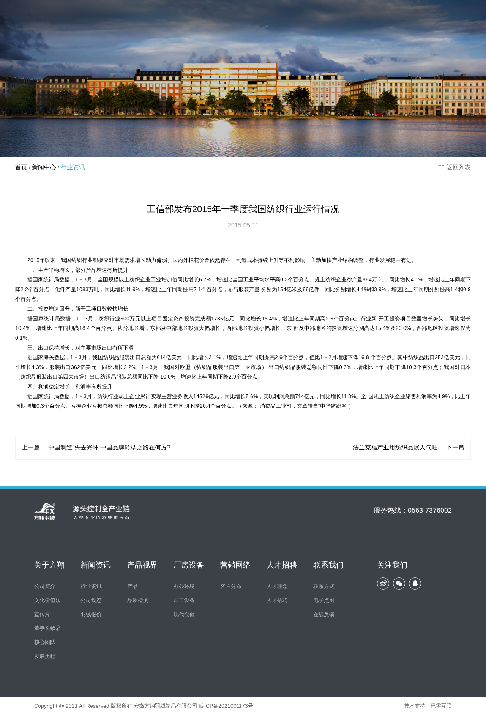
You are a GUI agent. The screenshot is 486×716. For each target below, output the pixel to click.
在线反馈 (324, 615)
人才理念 (277, 587)
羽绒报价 (91, 615)
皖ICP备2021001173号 (226, 706)
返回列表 (459, 167)
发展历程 (44, 656)
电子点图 (324, 601)
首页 (21, 167)
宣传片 (42, 615)
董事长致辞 (47, 628)
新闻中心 (44, 167)
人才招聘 (277, 601)
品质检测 (137, 601)
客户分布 (230, 587)
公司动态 (91, 601)
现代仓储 (184, 615)
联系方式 (324, 587)
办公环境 (184, 587)
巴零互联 (441, 706)
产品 (132, 587)
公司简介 (44, 587)
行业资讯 (91, 587)
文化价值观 (47, 601)
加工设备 (184, 601)
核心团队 (44, 642)
